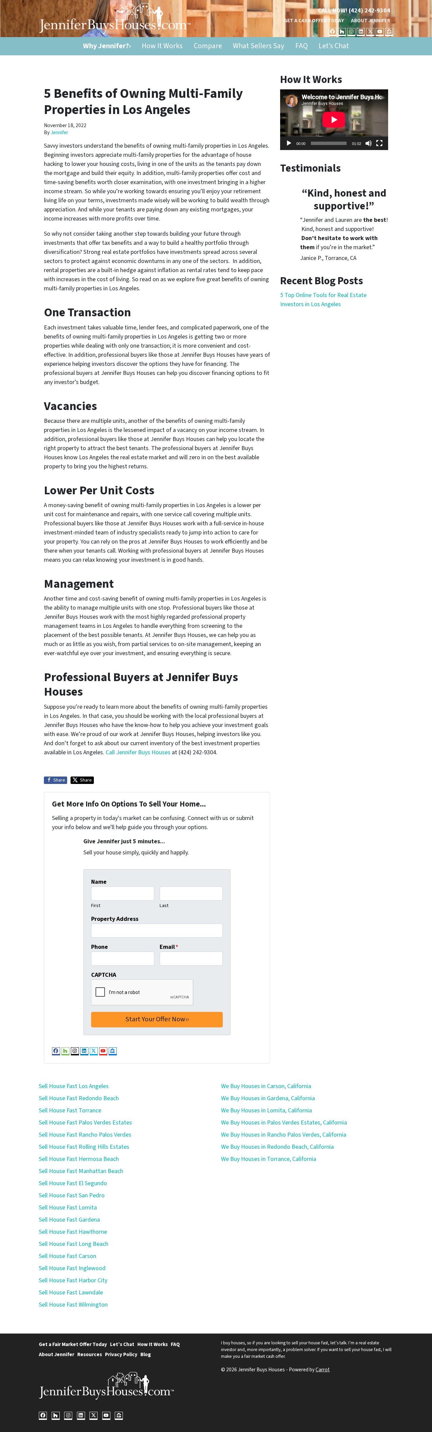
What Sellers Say (258, 46)
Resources (89, 1354)
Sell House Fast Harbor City (73, 1280)
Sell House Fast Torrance (70, 1110)
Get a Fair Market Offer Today (73, 1344)
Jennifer (59, 132)
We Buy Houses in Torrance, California (268, 1159)
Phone (99, 947)
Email (169, 947)
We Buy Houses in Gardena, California (268, 1098)
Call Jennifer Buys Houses (138, 752)
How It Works (162, 46)
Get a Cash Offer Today (314, 20)
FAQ (301, 46)
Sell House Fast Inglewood (72, 1268)
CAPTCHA (103, 975)
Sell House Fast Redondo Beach (79, 1098)
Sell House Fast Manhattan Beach (81, 1171)
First (95, 905)
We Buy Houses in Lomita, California (266, 1110)
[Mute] (368, 143)
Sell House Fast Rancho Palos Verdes (85, 1135)
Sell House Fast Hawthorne (73, 1232)
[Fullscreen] (379, 143)
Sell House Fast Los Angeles (74, 1086)
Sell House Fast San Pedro (72, 1195)
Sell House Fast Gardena (69, 1220)
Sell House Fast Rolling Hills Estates (84, 1147)
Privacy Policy (121, 1354)
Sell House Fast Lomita (68, 1207)
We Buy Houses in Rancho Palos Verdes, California (283, 1135)
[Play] (289, 143)
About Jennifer (370, 20)
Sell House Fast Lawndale (71, 1292)
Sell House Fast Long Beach (73, 1244)
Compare (208, 46)
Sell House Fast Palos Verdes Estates (85, 1122)
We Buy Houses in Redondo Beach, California (277, 1147)
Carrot (323, 1369)
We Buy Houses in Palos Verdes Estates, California (284, 1122)
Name (99, 882)
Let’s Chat (334, 46)
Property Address (114, 919)
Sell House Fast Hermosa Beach (79, 1159)
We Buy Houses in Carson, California (266, 1086)
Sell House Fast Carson (67, 1256)
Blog (145, 1354)
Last (164, 905)
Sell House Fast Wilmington (73, 1305)
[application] (334, 119)
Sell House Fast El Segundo (73, 1183)
